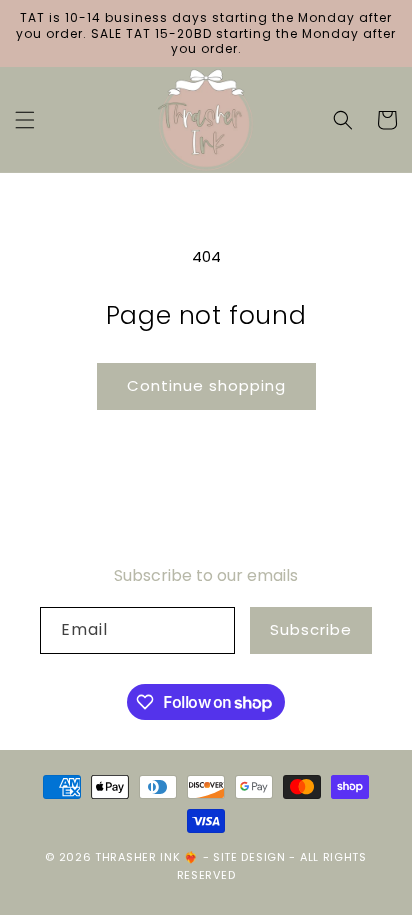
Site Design (249, 857)
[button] (25, 120)
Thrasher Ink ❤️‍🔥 (147, 857)
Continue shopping (206, 385)
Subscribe (311, 629)
